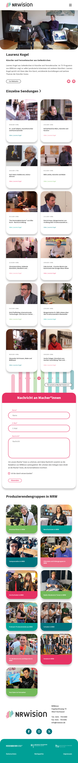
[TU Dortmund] (63, 746)
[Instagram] (39, 731)
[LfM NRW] (39, 746)
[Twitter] (49, 731)
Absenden (15, 480)
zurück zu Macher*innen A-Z (59, 385)
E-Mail (14, 423)
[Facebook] (29, 731)
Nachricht (16, 436)
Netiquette (39, 754)
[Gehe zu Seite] (20, 378)
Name (14, 410)
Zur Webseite (13, 81)
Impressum (67, 754)
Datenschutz (11, 754)
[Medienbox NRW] (14, 746)
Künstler (38, 65)
